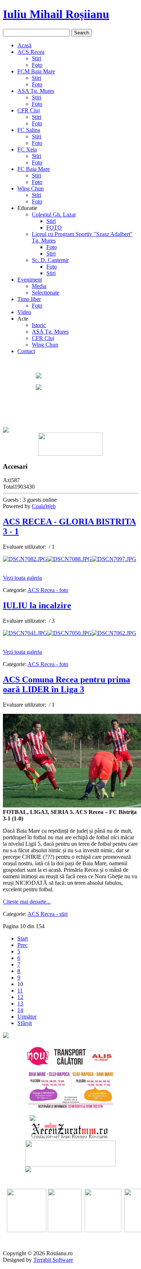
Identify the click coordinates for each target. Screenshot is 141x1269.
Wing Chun (30, 188)
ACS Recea (30, 52)
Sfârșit (24, 1023)
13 (20, 1003)
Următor (27, 1016)
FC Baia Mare (33, 169)
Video (24, 312)
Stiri (36, 58)
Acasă (24, 45)
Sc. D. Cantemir (50, 260)
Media (39, 286)
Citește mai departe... (27, 902)
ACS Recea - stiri (47, 914)
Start (22, 938)
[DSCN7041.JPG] (25, 633)
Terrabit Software (53, 1260)
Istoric (39, 325)
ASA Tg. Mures (35, 91)
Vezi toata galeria (22, 578)
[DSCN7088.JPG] (69, 559)
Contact (26, 351)
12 (20, 997)
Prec (22, 945)
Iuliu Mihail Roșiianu (56, 14)
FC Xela (27, 149)
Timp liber (29, 299)
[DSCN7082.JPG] (25, 559)
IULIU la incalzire (37, 605)
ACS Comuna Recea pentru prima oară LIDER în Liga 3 (66, 684)
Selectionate (45, 293)
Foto (37, 65)
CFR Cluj (28, 110)
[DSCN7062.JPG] (114, 633)
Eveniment (29, 279)
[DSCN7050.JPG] (69, 633)
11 (20, 990)
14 (20, 1010)
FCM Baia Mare (36, 71)
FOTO (54, 227)
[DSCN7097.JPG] (114, 559)
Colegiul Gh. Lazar (54, 214)
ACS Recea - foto (47, 590)
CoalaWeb (44, 506)
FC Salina (28, 130)
